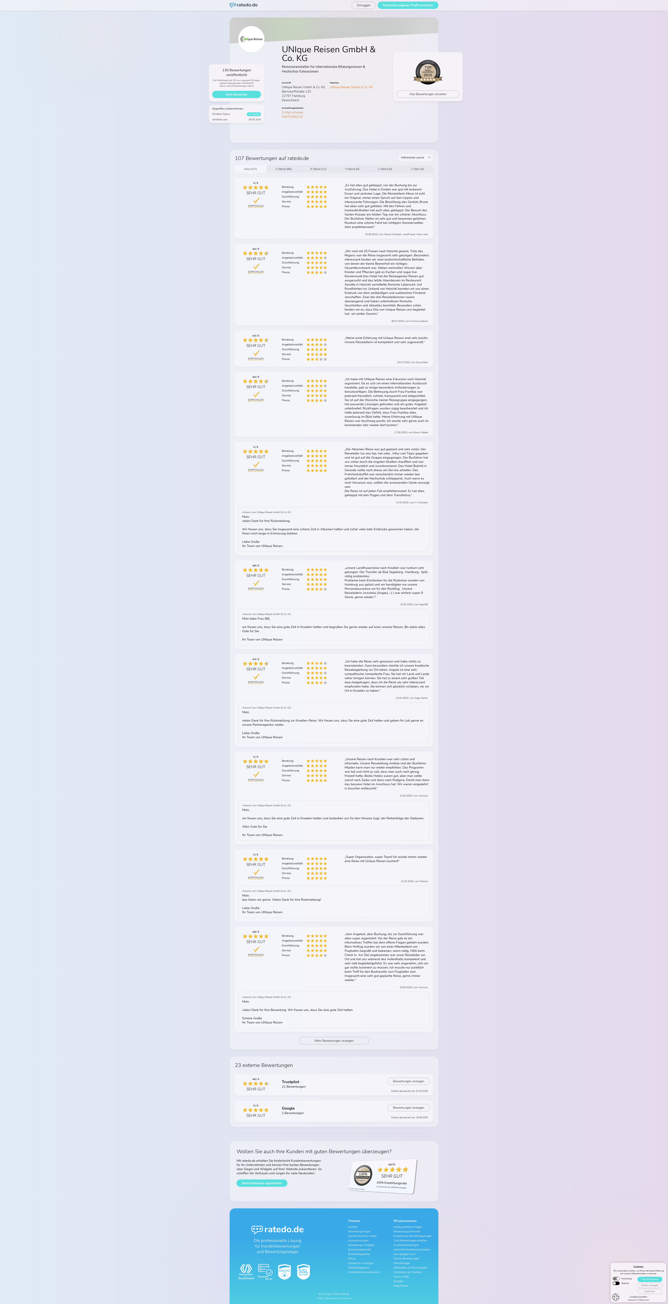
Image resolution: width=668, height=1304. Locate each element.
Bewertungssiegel (359, 1231)
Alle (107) (250, 169)
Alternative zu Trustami (407, 1272)
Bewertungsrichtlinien (406, 1231)
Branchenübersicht (359, 1249)
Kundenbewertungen (406, 1245)
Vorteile (352, 1227)
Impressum (632, 1300)
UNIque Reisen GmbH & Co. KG (351, 87)
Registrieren (400, 1286)
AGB (319, 1298)
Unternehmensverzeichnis (364, 1272)
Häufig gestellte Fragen (407, 1227)
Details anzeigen (650, 1285)
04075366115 (292, 117)
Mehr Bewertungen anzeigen (334, 1041)
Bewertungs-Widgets (361, 1245)
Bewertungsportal (359, 1254)
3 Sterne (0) (352, 169)
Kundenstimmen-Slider (362, 1236)
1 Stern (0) (417, 169)
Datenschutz (644, 1300)
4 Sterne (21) (318, 169)
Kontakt (398, 1281)
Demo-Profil (401, 1277)
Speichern (650, 1291)
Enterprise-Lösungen (361, 1263)
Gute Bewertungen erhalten (410, 1240)
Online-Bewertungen (406, 1259)
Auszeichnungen (358, 1240)
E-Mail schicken (292, 112)
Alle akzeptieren (649, 1279)
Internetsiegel (401, 1263)
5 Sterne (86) (284, 169)
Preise (352, 1259)
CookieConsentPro (638, 1296)
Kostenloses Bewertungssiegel (412, 1236)
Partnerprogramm (358, 1268)
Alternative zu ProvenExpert (410, 1268)
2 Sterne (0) (385, 169)
